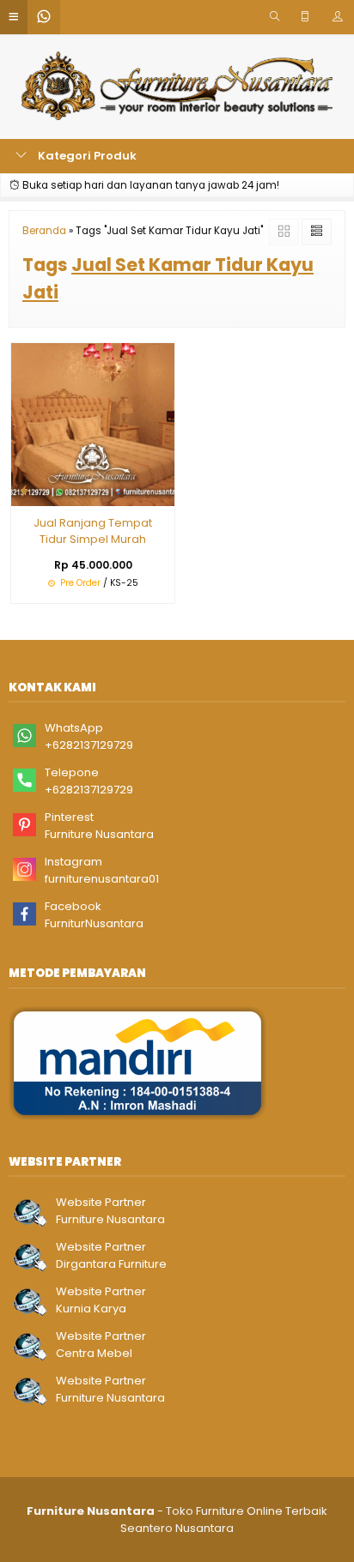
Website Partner (101, 1202)
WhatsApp (74, 728)
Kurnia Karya (91, 1308)
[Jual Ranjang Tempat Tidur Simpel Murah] (92, 423)
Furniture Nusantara (99, 834)
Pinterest (69, 817)
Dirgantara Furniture (111, 1264)
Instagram (73, 861)
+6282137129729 (89, 745)
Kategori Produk (86, 156)
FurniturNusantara (94, 923)
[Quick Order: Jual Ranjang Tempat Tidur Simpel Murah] (24, 490)
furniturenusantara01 (102, 879)
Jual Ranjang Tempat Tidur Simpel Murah (93, 531)
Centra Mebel (94, 1353)
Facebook (73, 906)
